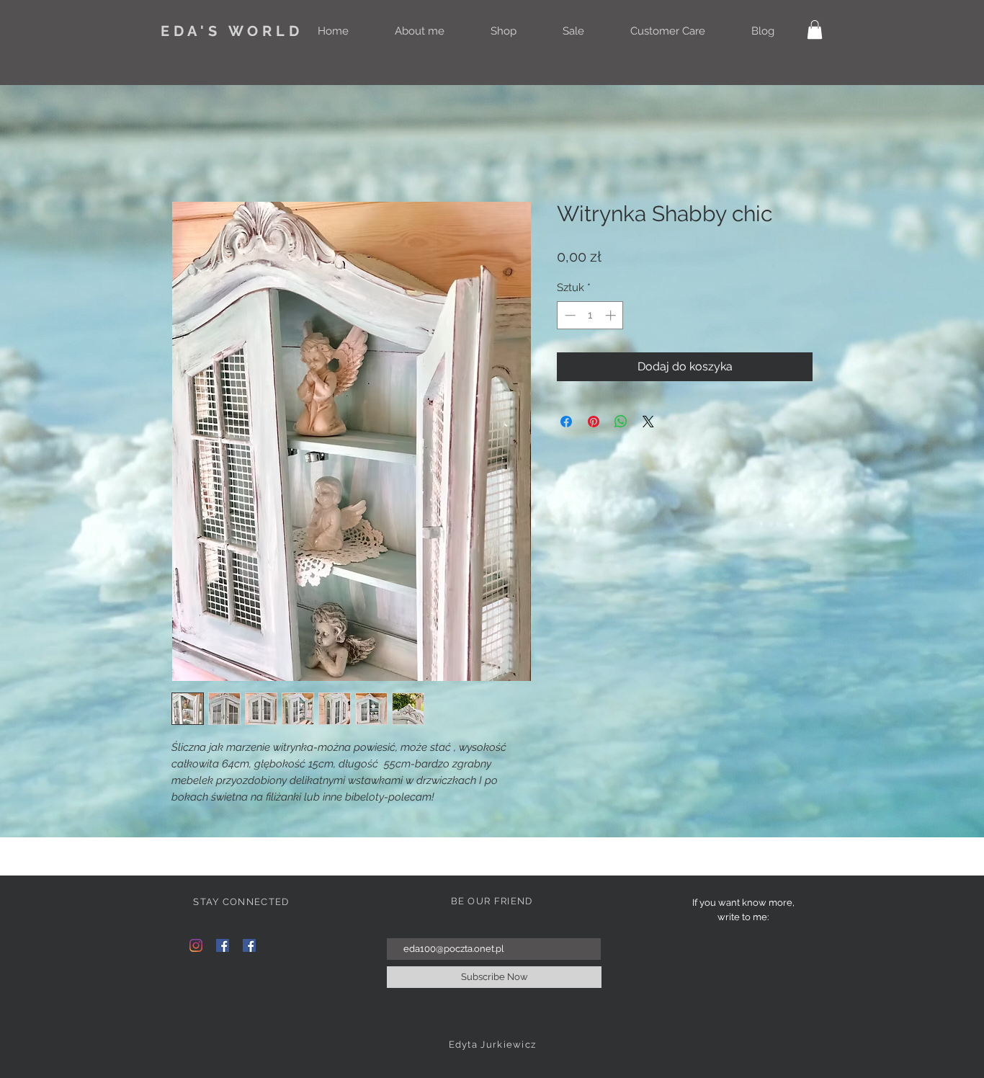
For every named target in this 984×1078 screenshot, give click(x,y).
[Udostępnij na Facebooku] (566, 421)
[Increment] (612, 315)
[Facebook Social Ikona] (222, 945)
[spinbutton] (590, 315)
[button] (815, 29)
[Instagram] (195, 945)
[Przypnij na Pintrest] (593, 421)
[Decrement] (568, 315)
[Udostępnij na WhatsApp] (621, 421)
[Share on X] (648, 421)
